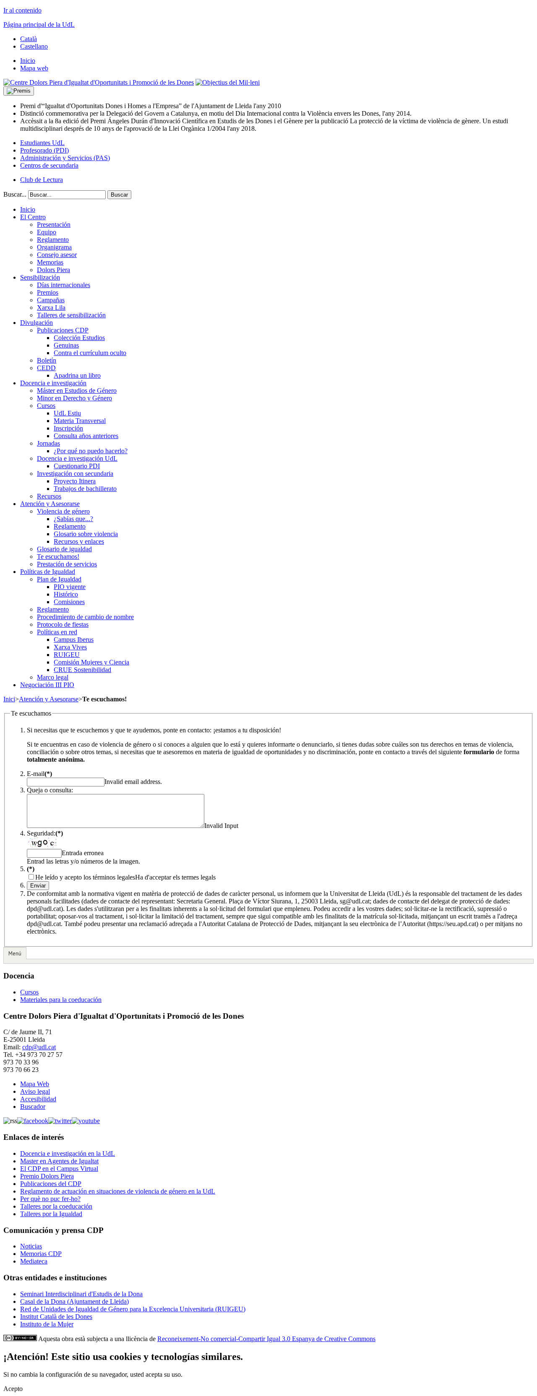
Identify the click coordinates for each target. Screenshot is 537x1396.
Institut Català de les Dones (56, 1316)
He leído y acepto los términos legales (85, 877)
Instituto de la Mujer (46, 1324)
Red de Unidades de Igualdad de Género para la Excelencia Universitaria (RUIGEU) (132, 1309)
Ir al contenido (22, 10)
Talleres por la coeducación (56, 1206)
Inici (9, 699)
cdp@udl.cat (39, 1047)
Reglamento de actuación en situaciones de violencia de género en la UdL (117, 1191)
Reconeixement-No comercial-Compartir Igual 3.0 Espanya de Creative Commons (266, 1338)
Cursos (29, 992)
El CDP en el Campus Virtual (59, 1168)
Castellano (34, 46)
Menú (14, 953)
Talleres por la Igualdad (51, 1213)
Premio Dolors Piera (47, 1176)
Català (28, 38)
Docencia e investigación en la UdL (67, 1153)
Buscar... (14, 194)
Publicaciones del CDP (50, 1183)
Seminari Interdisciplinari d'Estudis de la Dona (81, 1293)
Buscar (119, 195)
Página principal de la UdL (39, 24)
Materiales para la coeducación (61, 999)
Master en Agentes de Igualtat (59, 1161)
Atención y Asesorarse (48, 699)
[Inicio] (98, 82)
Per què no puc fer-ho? (50, 1198)
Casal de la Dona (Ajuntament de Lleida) (74, 1301)
